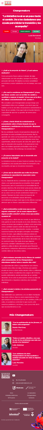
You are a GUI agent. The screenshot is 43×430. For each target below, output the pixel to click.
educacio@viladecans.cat (24, 383)
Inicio (11, 393)
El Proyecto (11, 398)
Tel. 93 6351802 (21, 380)
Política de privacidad (21, 403)
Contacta (31, 398)
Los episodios (31, 393)
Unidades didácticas (11, 395)
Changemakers (31, 395)
